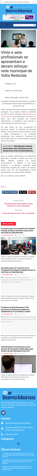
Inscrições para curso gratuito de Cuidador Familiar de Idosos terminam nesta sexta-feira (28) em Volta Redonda (18, 230)
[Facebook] (3, 412)
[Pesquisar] (35, 25)
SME (14, 84)
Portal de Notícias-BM (7, 235)
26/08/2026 (19, 274)
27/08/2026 (19, 235)
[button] (7, 24)
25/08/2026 (19, 314)
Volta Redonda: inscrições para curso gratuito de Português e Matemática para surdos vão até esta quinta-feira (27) (17, 349)
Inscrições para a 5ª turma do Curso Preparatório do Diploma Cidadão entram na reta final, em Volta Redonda (18, 270)
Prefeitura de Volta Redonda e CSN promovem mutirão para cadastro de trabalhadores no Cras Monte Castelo (15, 309)
